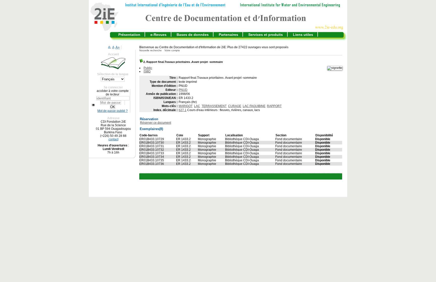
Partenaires (228, 35)
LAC (197, 106)
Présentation (129, 35)
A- (109, 46)
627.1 (182, 110)
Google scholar (233, 176)
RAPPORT (274, 106)
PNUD (183, 90)
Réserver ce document (155, 122)
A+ (118, 47)
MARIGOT (186, 106)
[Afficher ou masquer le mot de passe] (93, 105)
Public (148, 68)
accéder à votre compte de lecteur (113, 92)
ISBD (147, 71)
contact (113, 139)
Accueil (113, 54)
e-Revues (158, 35)
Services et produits (265, 35)
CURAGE (234, 106)
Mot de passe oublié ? (112, 111)
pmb (253, 176)
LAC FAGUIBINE (254, 106)
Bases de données (193, 35)
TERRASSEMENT (214, 106)
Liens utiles (303, 35)
